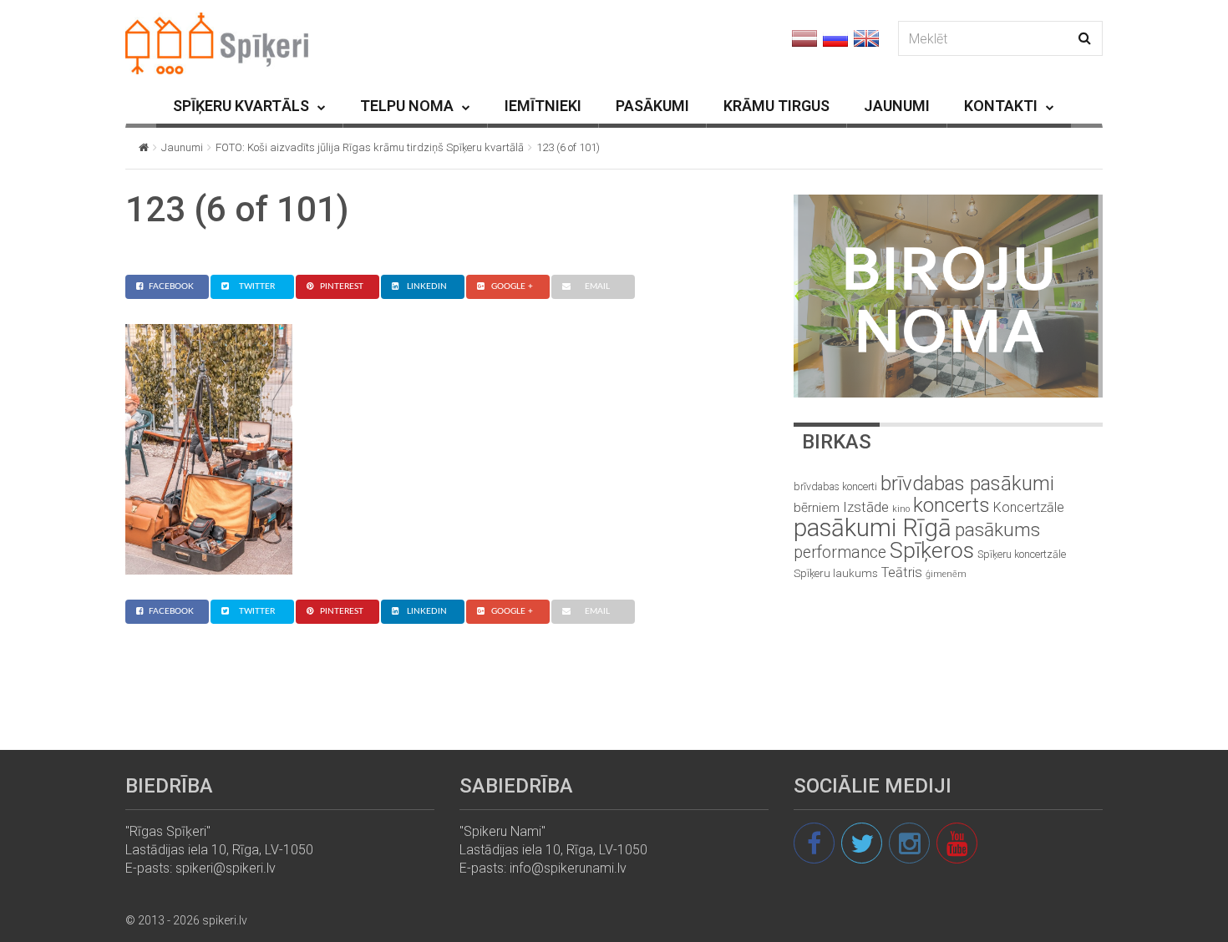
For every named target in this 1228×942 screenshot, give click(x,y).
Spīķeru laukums (836, 573)
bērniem (817, 507)
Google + (512, 286)
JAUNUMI (897, 105)
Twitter (257, 286)
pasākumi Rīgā (872, 528)
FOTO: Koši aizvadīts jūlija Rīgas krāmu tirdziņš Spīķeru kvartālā (370, 147)
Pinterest (341, 286)
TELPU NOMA (407, 105)
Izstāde (866, 507)
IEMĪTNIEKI (543, 105)
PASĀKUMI (652, 105)
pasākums (997, 530)
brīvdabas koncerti (835, 487)
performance (840, 552)
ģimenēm (946, 574)
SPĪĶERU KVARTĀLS (241, 105)
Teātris (901, 572)
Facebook (171, 286)
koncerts (951, 505)
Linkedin (427, 286)
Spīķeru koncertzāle (1021, 554)
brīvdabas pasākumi (967, 483)
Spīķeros (932, 550)
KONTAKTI (1001, 105)
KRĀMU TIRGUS (776, 105)
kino (901, 509)
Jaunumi (182, 147)
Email (597, 286)
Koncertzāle (1028, 507)
